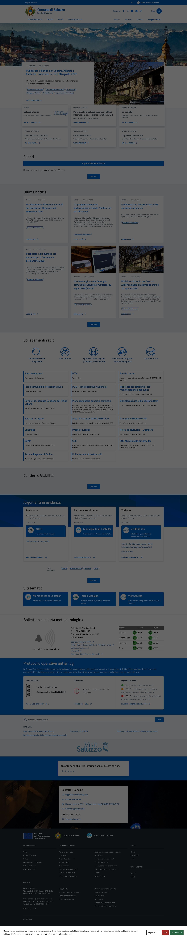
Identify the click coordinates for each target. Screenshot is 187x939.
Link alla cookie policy (64, 933)
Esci (165, 932)
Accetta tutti (177, 932)
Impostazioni (153, 932)
